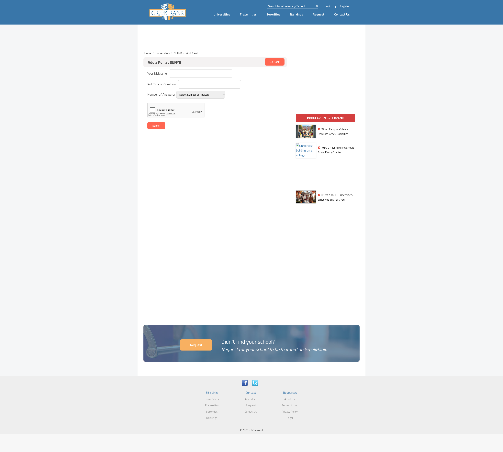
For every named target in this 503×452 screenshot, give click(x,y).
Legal (290, 418)
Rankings (296, 14)
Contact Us (342, 14)
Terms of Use (289, 405)
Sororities (273, 14)
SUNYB (178, 53)
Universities (222, 14)
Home (147, 53)
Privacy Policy (290, 411)
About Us (289, 399)
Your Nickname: (157, 73)
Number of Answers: (161, 94)
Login (328, 6)
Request (318, 14)
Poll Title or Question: (162, 84)
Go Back (275, 61)
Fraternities (248, 14)
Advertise (250, 399)
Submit (156, 125)
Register (345, 6)
